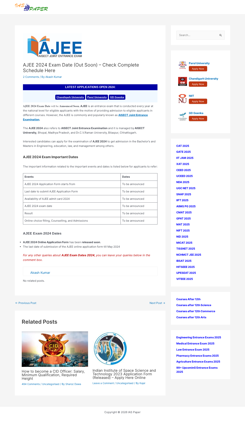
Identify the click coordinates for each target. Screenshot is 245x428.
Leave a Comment (103, 383)
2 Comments (31, 77)
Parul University (97, 97)
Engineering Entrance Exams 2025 (198, 337)
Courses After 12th (188, 299)
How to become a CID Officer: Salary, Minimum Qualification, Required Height (53, 375)
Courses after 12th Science (193, 305)
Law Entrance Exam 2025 (192, 349)
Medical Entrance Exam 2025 (195, 343)
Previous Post (25, 303)
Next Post (157, 303)
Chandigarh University (70, 97)
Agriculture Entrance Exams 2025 (198, 361)
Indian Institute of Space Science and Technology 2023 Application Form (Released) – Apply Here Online (124, 374)
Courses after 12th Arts (191, 317)
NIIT (191, 96)
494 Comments (31, 384)
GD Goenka (117, 97)
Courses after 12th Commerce (195, 311)
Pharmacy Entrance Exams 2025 (197, 355)
